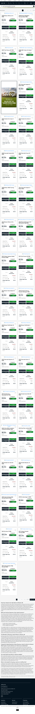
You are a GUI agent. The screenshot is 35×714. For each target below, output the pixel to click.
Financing (25, 700)
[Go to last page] (34, 10)
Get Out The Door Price (6, 28)
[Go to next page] (32, 10)
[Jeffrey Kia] (3, 3)
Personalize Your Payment (5, 26)
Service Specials (14, 703)
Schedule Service (14, 702)
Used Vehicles (3, 702)
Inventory (3, 700)
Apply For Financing (26, 703)
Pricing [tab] (11, 31)
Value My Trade (25, 704)
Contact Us (5, 686)
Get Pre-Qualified (25, 702)
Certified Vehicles (3, 703)
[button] (15, 14)
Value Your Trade (13, 28)
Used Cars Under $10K (4, 704)
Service (13, 700)
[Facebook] (2, 696)
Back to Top (32, 599)
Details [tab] (6, 31)
